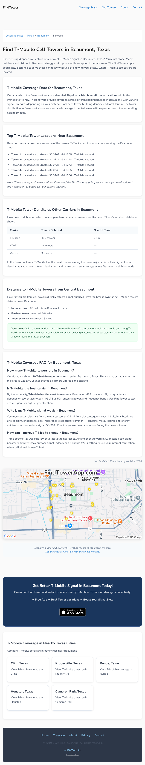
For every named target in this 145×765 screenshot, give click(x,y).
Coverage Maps (88, 7)
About (124, 7)
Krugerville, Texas (68, 663)
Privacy (85, 735)
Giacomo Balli (72, 750)
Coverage (59, 735)
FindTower (10, 7)
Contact (137, 7)
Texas (30, 35)
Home (45, 735)
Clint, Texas (19, 663)
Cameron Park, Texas (70, 691)
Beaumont (43, 35)
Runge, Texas (110, 663)
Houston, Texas (22, 691)
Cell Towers (109, 7)
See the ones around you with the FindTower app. (72, 551)
